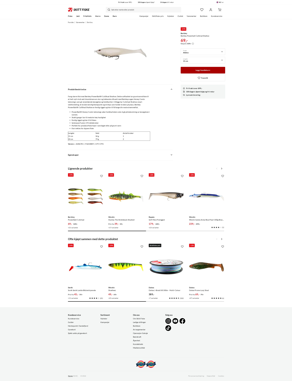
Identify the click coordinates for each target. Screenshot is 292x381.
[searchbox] (145, 9)
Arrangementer (139, 330)
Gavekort (72, 330)
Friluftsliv (87, 16)
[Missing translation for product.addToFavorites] (101, 176)
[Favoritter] (202, 10)
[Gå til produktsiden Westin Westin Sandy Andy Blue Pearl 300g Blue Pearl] (206, 196)
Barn (115, 16)
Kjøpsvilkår (211, 376)
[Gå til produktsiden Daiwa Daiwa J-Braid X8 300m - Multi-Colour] (166, 266)
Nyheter (170, 16)
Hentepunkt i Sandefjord (78, 326)
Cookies (221, 376)
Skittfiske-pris (158, 16)
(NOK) (73, 376)
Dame (106, 16)
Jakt (78, 16)
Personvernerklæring (196, 376)
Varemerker (191, 16)
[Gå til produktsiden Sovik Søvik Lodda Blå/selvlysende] (85, 266)
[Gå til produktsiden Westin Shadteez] (125, 266)
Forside (71, 22)
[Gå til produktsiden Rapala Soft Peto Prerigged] (166, 196)
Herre (97, 16)
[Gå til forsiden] (79, 10)
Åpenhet (136, 340)
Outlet (180, 16)
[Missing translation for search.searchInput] (108, 10)
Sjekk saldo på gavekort (77, 333)
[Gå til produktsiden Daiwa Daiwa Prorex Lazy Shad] (206, 266)
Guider (71, 322)
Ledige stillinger (139, 322)
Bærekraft (137, 337)
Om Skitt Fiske (139, 319)
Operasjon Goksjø (140, 333)
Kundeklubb (138, 344)
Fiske (70, 16)
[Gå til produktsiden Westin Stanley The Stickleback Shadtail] (125, 196)
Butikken (203, 16)
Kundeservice (216, 16)
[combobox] (143, 9)
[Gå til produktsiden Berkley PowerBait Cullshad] (85, 196)
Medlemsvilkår (139, 348)
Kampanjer (144, 16)
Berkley (90, 22)
